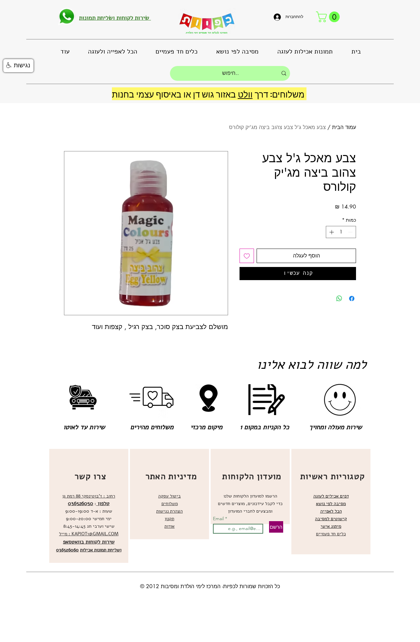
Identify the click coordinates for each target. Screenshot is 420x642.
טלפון (103, 503)
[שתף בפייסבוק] (352, 298)
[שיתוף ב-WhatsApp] (339, 298)
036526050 (80, 503)
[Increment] (331, 232)
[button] (329, 16)
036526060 (67, 550)
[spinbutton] (341, 232)
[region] (88, 506)
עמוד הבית (344, 127)
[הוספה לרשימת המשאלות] (247, 256)
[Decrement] (351, 232)
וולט (245, 93)
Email (219, 518)
